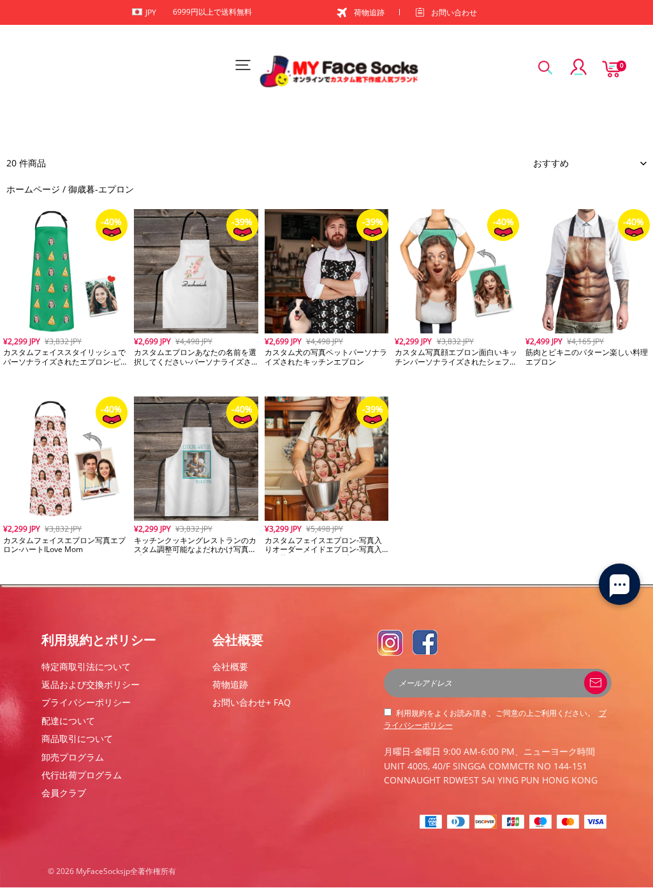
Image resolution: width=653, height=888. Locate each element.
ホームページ (33, 189)
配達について (68, 721)
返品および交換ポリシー (90, 684)
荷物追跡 (369, 12)
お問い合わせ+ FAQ (251, 702)
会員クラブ (63, 793)
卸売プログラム (72, 757)
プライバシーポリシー (86, 702)
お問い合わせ (454, 12)
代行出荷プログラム (81, 775)
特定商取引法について (86, 666)
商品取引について (77, 738)
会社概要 (230, 666)
